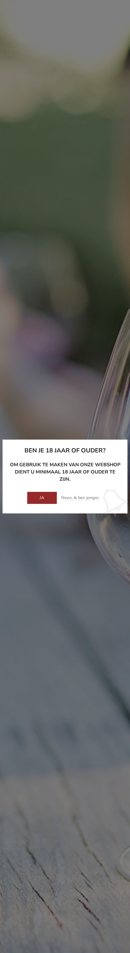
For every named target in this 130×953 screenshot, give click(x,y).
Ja (42, 498)
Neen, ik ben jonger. (80, 498)
